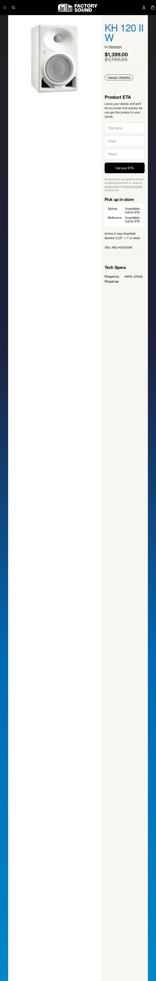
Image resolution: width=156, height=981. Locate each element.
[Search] (13, 7)
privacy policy (112, 186)
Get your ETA (125, 168)
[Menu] (4, 7)
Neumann (115, 46)
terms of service (133, 186)
